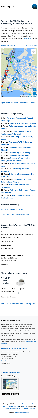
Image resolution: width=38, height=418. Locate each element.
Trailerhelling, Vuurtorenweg (19, 153)
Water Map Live (26, 404)
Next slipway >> (31, 45)
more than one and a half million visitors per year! (20, 408)
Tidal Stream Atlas (13, 406)
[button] (11, 91)
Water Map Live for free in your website (14, 348)
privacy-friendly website (22, 412)
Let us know (27, 38)
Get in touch (5, 361)
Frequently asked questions (10, 372)
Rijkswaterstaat (32, 96)
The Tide (24, 406)
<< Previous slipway (8, 45)
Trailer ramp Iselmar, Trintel (19, 155)
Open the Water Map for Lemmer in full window (18, 102)
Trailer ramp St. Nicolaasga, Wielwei (23, 123)
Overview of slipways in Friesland (12, 209)
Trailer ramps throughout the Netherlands (15, 214)
